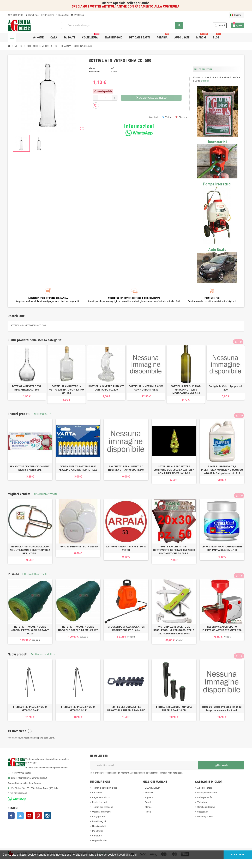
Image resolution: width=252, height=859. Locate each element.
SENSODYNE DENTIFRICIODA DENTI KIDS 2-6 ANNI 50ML (30, 468)
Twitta (168, 117)
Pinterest (183, 117)
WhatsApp (77, 15)
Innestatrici (217, 142)
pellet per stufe (138, 3)
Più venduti (97, 831)
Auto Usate (217, 249)
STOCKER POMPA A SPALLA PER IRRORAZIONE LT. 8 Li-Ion (126, 628)
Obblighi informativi (101, 811)
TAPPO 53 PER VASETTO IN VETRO (78, 546)
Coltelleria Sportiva (206, 807)
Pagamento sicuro (101, 797)
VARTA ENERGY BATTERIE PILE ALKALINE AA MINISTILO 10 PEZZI (78, 468)
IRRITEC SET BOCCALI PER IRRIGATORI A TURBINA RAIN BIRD (125, 709)
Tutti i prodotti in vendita (36, 574)
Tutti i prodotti (42, 413)
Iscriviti (223, 765)
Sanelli (148, 802)
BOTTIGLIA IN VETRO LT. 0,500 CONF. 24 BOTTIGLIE (146, 388)
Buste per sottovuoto (207, 792)
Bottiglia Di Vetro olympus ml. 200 (225, 388)
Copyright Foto (99, 816)
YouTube (29, 815)
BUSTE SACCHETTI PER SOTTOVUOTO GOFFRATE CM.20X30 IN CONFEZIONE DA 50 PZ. (174, 550)
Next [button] (240, 341)
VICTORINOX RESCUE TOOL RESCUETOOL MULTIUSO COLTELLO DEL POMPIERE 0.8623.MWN (174, 630)
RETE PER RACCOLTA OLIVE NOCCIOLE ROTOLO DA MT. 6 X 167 (78, 628)
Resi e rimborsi (99, 802)
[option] (27, 372)
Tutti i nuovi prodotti (43, 654)
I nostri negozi (99, 821)
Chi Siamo (49, 15)
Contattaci (63, 15)
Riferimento (94, 71)
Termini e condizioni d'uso (104, 788)
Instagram (47, 815)
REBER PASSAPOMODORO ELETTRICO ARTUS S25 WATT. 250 (222, 628)
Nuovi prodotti (99, 826)
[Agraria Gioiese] (19, 25)
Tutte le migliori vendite (46, 494)
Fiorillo (148, 811)
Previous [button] (235, 341)
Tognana (149, 797)
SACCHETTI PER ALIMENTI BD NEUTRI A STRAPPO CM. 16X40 (126, 468)
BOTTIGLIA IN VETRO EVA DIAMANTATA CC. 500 (26, 388)
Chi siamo (97, 792)
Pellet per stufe (204, 797)
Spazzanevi (202, 811)
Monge (148, 807)
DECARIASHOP (152, 788)
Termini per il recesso (102, 807)
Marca (92, 68)
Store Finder (32, 15)
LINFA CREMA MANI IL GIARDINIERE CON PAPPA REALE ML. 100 (222, 548)
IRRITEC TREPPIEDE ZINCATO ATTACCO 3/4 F (30, 709)
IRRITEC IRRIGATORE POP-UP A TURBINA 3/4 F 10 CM (174, 709)
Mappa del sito (99, 840)
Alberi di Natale (204, 788)
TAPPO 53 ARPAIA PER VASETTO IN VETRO (126, 548)
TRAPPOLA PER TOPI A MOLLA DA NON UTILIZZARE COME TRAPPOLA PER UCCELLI (30, 550)
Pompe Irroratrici (217, 184)
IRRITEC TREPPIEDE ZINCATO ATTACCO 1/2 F (78, 709)
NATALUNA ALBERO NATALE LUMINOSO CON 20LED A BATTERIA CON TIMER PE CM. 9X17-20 (174, 470)
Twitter (20, 815)
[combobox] (122, 25)
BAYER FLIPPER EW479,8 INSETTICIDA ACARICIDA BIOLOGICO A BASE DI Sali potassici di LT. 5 (222, 470)
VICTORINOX (15, 15)
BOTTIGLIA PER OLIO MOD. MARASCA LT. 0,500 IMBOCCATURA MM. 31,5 (186, 389)
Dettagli (205, 80)
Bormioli (149, 792)
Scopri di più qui (127, 854)
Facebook (11, 815)
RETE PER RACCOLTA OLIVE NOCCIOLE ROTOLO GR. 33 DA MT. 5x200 (30, 630)
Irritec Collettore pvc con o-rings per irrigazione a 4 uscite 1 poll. (222, 709)
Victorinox (202, 802)
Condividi (153, 117)
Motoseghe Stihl (205, 816)
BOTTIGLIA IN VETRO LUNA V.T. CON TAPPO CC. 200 (106, 388)
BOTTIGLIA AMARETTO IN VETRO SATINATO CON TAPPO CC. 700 (66, 389)
